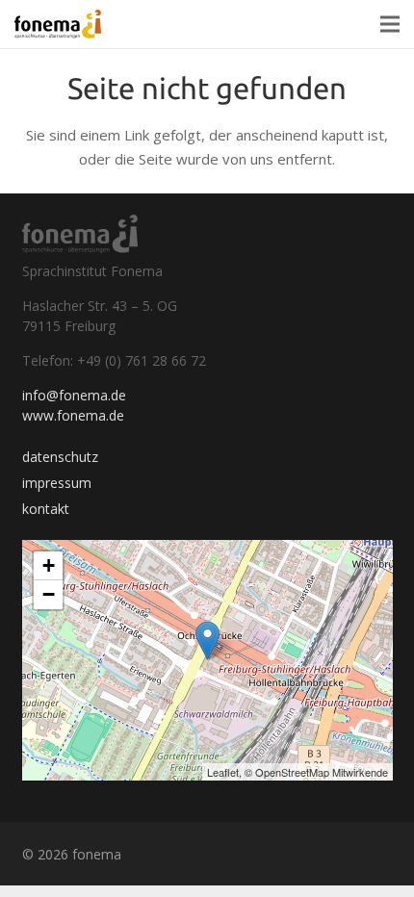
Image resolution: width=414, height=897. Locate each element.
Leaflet (223, 772)
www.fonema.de (73, 415)
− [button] (48, 594)
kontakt (45, 509)
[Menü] (390, 24)
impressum (56, 483)
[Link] (57, 24)
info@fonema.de (74, 395)
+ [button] (48, 565)
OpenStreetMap (292, 772)
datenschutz (60, 457)
